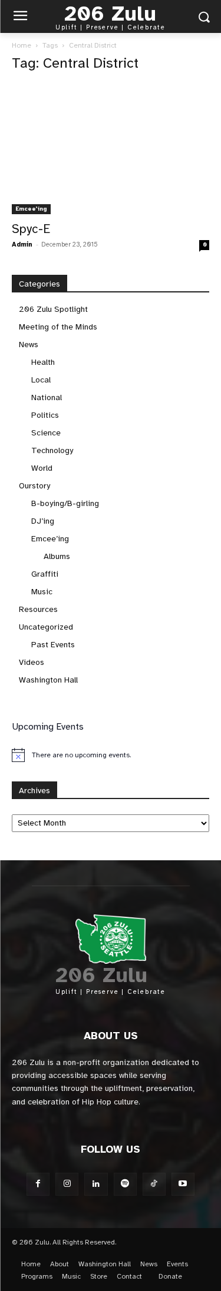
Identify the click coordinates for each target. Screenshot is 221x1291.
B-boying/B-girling (65, 503)
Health (43, 362)
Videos (31, 662)
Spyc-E (31, 229)
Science (46, 433)
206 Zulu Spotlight (53, 309)
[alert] (110, 755)
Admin (22, 244)
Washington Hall (48, 680)
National (46, 397)
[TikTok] (154, 1184)
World (41, 468)
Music (41, 592)
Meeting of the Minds (58, 327)
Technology (52, 450)
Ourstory (34, 486)
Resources (38, 609)
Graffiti (44, 574)
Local (41, 380)
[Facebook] (38, 1184)
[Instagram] (66, 1184)
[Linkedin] (95, 1184)
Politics (45, 415)
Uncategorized (46, 627)
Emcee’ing (31, 208)
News (28, 345)
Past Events (53, 645)
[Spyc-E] (110, 149)
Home (21, 45)
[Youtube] (182, 1184)
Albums (57, 556)
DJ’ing (42, 521)
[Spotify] (125, 1184)
